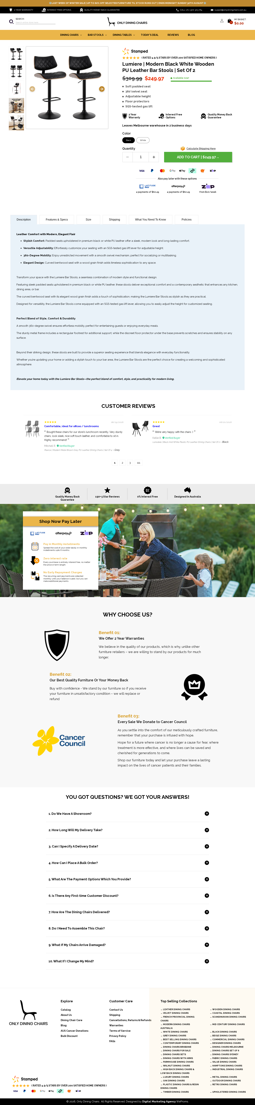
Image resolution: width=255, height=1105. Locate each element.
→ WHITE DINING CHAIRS (174, 1032)
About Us (66, 1015)
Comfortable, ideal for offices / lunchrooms (71, 426)
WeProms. (165, 1101)
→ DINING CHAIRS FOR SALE (175, 1050)
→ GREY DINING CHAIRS (173, 1035)
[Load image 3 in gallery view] (16, 88)
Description (24, 219)
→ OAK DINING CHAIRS (172, 1080)
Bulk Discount (69, 1036)
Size (88, 219)
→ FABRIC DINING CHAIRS (223, 1058)
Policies (187, 219)
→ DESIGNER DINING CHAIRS (225, 1043)
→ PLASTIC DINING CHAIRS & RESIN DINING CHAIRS (179, 1086)
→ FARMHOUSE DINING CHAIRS (177, 1062)
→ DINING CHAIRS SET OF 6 (224, 1050)
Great (156, 426)
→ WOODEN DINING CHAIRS (225, 1009)
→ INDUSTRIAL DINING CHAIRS (226, 1069)
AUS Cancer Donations (74, 1030)
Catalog (66, 1009)
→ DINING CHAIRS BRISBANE (175, 1047)
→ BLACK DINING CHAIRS (223, 1032)
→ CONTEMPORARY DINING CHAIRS (179, 1043)
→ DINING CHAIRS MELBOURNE (227, 1047)
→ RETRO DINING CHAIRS (223, 1084)
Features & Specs (57, 219)
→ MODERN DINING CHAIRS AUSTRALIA (175, 1026)
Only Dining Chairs (88, 1101)
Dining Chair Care (71, 1020)
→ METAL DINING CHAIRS (223, 1077)
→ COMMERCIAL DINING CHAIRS (227, 1039)
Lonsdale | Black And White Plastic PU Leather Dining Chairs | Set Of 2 (186, 442)
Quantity (128, 148)
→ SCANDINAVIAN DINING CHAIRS (228, 1017)
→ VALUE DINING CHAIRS (223, 1062)
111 (138, 462)
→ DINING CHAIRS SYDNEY (224, 1054)
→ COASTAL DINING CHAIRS (225, 1013)
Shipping (114, 219)
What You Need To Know (150, 219)
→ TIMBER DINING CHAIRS (174, 1092)
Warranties (116, 1025)
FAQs (112, 1041)
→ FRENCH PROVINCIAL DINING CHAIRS (177, 1019)
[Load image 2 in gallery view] (16, 71)
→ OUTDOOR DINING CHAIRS (225, 1080)
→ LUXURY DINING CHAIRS (174, 1077)
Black (128, 140)
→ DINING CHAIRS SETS (173, 1054)
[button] (32, 21)
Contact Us (116, 1009)
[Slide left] (32, 89)
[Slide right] (102, 89)
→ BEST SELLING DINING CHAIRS (178, 1039)
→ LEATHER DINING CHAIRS (175, 1009)
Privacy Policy (117, 1036)
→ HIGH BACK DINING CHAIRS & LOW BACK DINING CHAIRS (177, 1071)
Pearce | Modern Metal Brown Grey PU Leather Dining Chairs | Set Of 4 (78, 450)
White (143, 140)
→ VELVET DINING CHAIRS (174, 1013)
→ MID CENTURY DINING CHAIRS (227, 1024)
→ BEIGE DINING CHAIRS (223, 1035)
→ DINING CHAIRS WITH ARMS (176, 1058)
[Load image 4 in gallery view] (16, 105)
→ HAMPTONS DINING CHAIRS (226, 1066)
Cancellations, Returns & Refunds (130, 1020)
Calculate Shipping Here (201, 148)
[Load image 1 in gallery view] (16, 54)
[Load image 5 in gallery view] (16, 123)
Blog (64, 1025)
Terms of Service (120, 1030)
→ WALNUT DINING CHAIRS (175, 1066)
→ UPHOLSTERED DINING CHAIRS (228, 1092)
